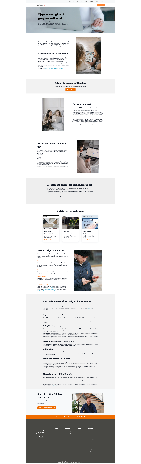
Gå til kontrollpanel (40, 437)
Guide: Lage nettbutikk (92, 441)
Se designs (56, 433)
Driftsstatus (80, 439)
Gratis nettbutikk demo (92, 443)
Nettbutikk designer (68, 431)
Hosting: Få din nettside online (93, 451)
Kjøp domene (57, 435)
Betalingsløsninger (68, 433)
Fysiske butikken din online (92, 435)
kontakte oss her (54, 385)
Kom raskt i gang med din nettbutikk (94, 439)
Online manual (80, 431)
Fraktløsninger (67, 435)
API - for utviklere (80, 437)
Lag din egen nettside (91, 449)
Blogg (89, 431)
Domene (66, 443)
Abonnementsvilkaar (73, 462)
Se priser (56, 437)
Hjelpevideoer (80, 435)
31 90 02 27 (82, 416)
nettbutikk (90, 308)
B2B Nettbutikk (67, 437)
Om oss (79, 433)
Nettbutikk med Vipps (69, 441)
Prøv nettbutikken (58, 431)
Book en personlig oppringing (46, 407)
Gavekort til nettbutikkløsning (93, 445)
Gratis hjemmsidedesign (92, 453)
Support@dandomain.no (41, 433)
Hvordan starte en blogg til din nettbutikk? (95, 447)
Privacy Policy (80, 462)
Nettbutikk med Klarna (69, 439)
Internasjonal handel (91, 433)
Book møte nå (70, 89)
